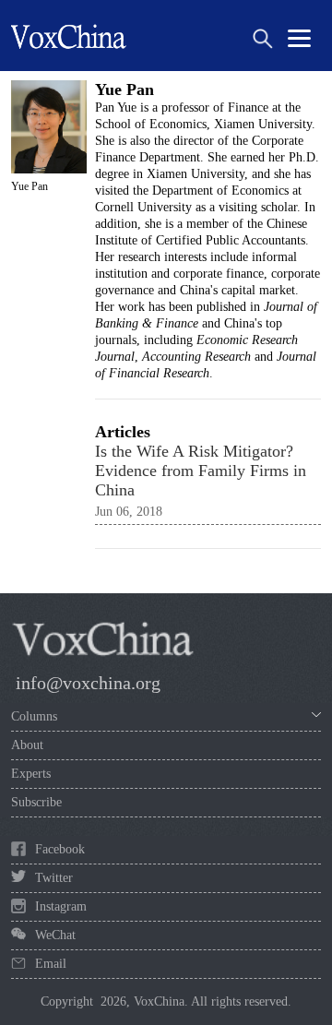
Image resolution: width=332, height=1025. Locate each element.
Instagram (61, 906)
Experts (31, 774)
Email (50, 964)
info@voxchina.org (88, 683)
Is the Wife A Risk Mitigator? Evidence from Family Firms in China (200, 470)
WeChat (55, 935)
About (27, 745)
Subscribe (36, 802)
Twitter (54, 878)
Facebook (60, 849)
